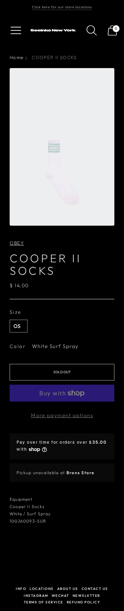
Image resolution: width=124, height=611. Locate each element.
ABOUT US (67, 588)
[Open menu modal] (15, 30)
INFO (21, 588)
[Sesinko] (54, 30)
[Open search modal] (91, 30)
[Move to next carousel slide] (114, 588)
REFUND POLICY (84, 602)
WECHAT (60, 595)
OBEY (17, 243)
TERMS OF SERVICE (43, 602)
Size (16, 312)
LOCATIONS (42, 588)
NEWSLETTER (86, 595)
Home (16, 57)
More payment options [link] (62, 415)
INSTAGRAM (36, 595)
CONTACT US (95, 588)
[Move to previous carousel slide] (9, 588)
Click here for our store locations (62, 7)
